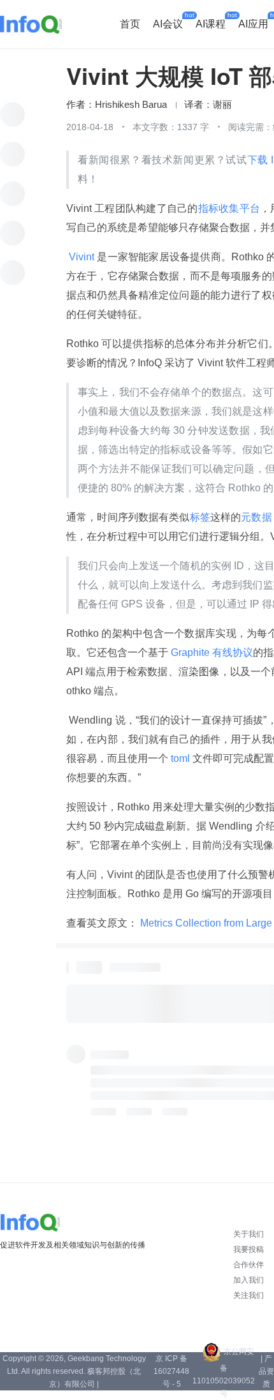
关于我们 (248, 1234)
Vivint (81, 256)
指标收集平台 (229, 208)
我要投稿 (248, 1249)
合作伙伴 (248, 1264)
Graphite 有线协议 (210, 652)
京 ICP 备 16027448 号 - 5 (171, 1371)
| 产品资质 (266, 1371)
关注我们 (248, 1295)
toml (180, 758)
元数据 (256, 517)
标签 (200, 517)
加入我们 (248, 1280)
